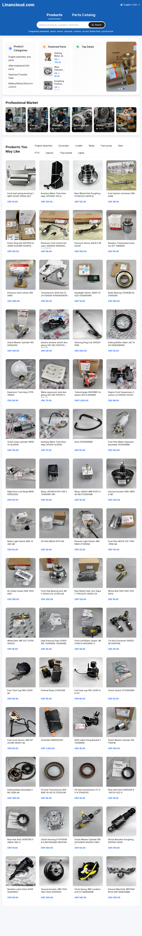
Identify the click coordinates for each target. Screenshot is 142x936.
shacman (68, 31)
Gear (120, 145)
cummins (77, 31)
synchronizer (107, 31)
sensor (60, 31)
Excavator (64, 145)
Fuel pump (106, 145)
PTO (37, 152)
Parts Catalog (83, 15)
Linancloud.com (18, 4)
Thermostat (66, 152)
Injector (50, 152)
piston (53, 31)
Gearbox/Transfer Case (18, 76)
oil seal (85, 31)
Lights (81, 152)
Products (54, 15)
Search (98, 25)
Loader (79, 145)
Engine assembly (43, 145)
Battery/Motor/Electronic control (20, 85)
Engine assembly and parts (19, 58)
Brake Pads (95, 31)
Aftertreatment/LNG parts (18, 67)
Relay (92, 145)
